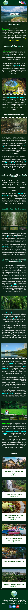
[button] (14, 2)
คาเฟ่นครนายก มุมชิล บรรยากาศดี (14, 584)
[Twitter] (14, 606)
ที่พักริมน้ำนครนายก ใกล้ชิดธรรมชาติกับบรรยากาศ (14, 539)
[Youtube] (17, 606)
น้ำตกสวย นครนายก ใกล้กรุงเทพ (14, 494)
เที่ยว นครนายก (14, 598)
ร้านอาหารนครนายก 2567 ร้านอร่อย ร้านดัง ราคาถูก (14, 516)
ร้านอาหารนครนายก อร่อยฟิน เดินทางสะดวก (14, 562)
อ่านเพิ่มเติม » (14, 475)
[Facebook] (10, 606)
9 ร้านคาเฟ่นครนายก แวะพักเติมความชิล (14, 472)
